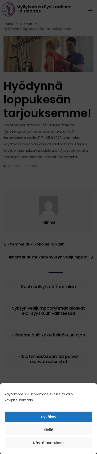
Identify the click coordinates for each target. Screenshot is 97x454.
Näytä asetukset (48, 442)
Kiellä (48, 429)
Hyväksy (48, 416)
